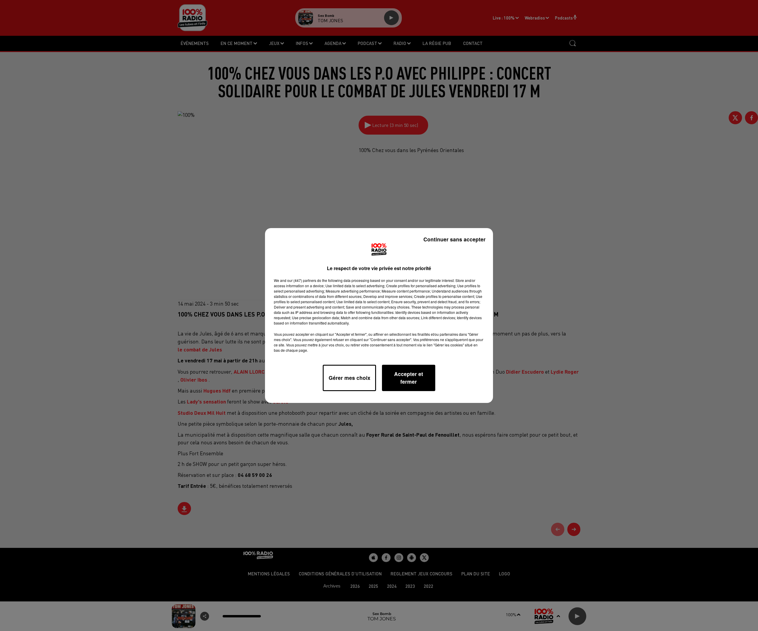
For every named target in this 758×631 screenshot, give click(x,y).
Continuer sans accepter (454, 239)
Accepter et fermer (408, 377)
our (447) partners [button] (301, 280)
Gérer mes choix (349, 377)
